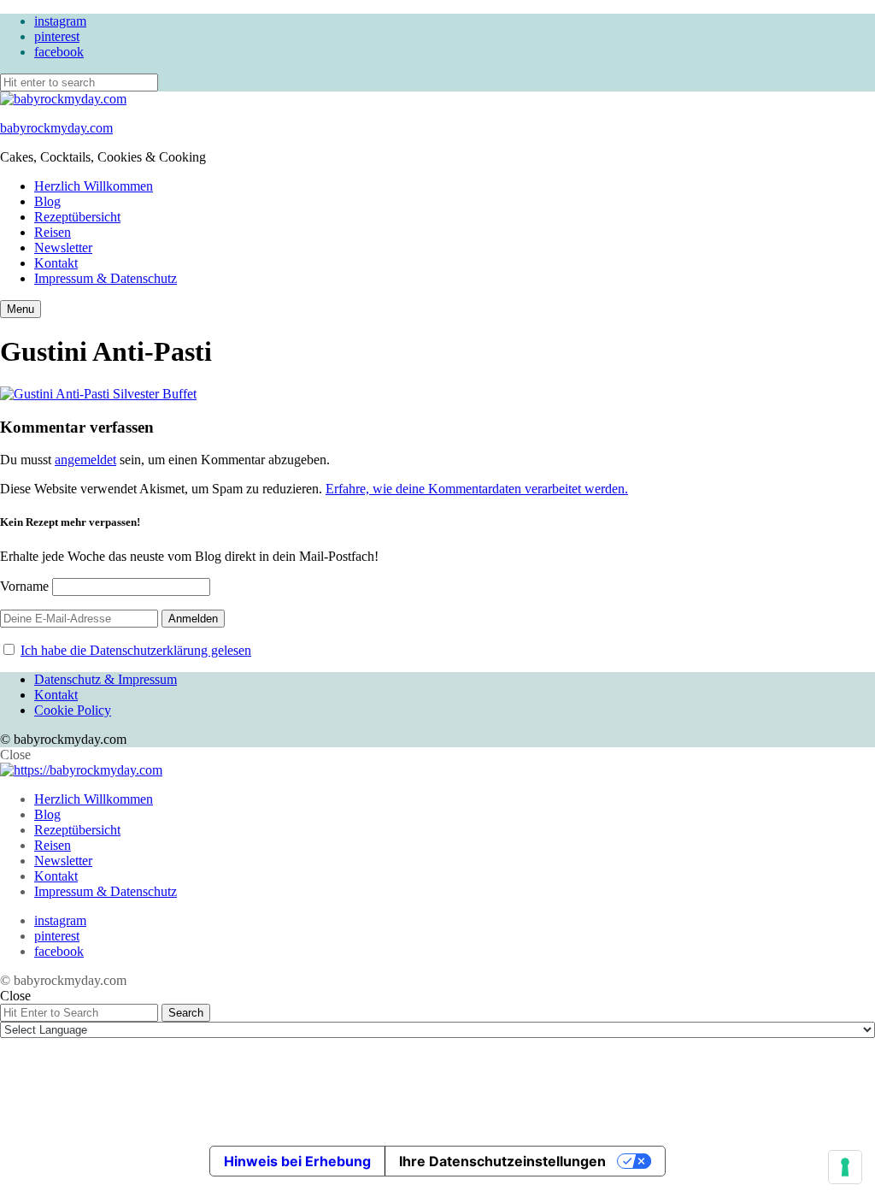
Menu (20, 309)
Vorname (24, 586)
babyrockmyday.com (56, 128)
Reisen (52, 232)
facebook (59, 51)
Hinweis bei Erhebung (297, 1161)
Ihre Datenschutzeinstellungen (502, 1161)
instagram (60, 21)
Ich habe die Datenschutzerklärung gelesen (136, 650)
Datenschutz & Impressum (105, 679)
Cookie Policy (72, 710)
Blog (47, 201)
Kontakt (56, 263)
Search (185, 1012)
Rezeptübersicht (77, 216)
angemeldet (85, 459)
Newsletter (63, 247)
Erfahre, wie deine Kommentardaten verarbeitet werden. (477, 488)
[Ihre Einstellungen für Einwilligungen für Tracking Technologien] (845, 1167)
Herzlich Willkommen (93, 186)
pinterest (56, 36)
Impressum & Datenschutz (105, 278)
